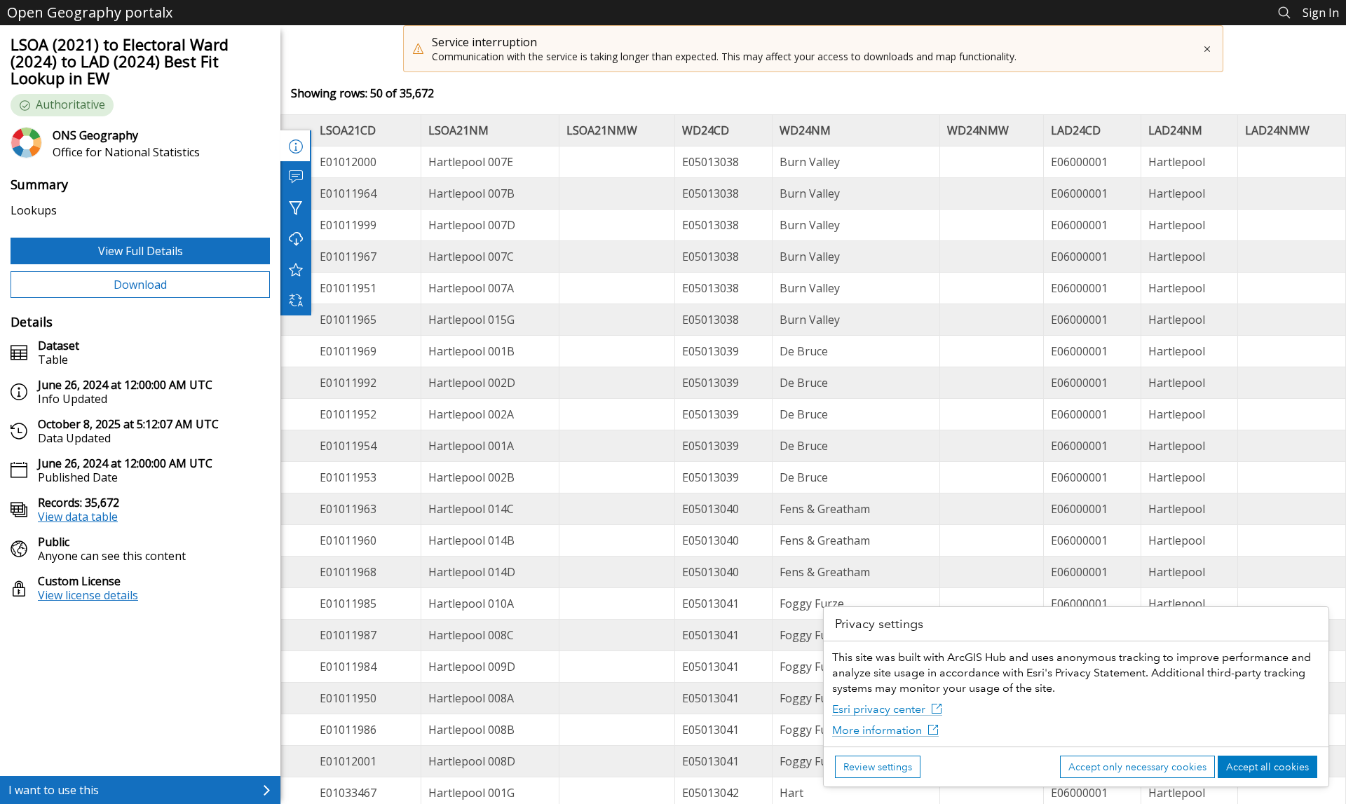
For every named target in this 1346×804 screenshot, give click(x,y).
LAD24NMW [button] (1277, 130)
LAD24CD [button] (1076, 130)
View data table (78, 516)
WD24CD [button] (705, 130)
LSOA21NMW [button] (601, 130)
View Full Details (140, 251)
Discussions (295, 176)
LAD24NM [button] (1175, 130)
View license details (88, 595)
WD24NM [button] (805, 130)
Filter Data (295, 207)
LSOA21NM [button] (458, 130)
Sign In (1321, 12)
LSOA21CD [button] (348, 130)
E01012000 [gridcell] (348, 162)
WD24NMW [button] (978, 130)
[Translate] (295, 300)
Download (140, 284)
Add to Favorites (295, 269)
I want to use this (53, 790)
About (295, 145)
